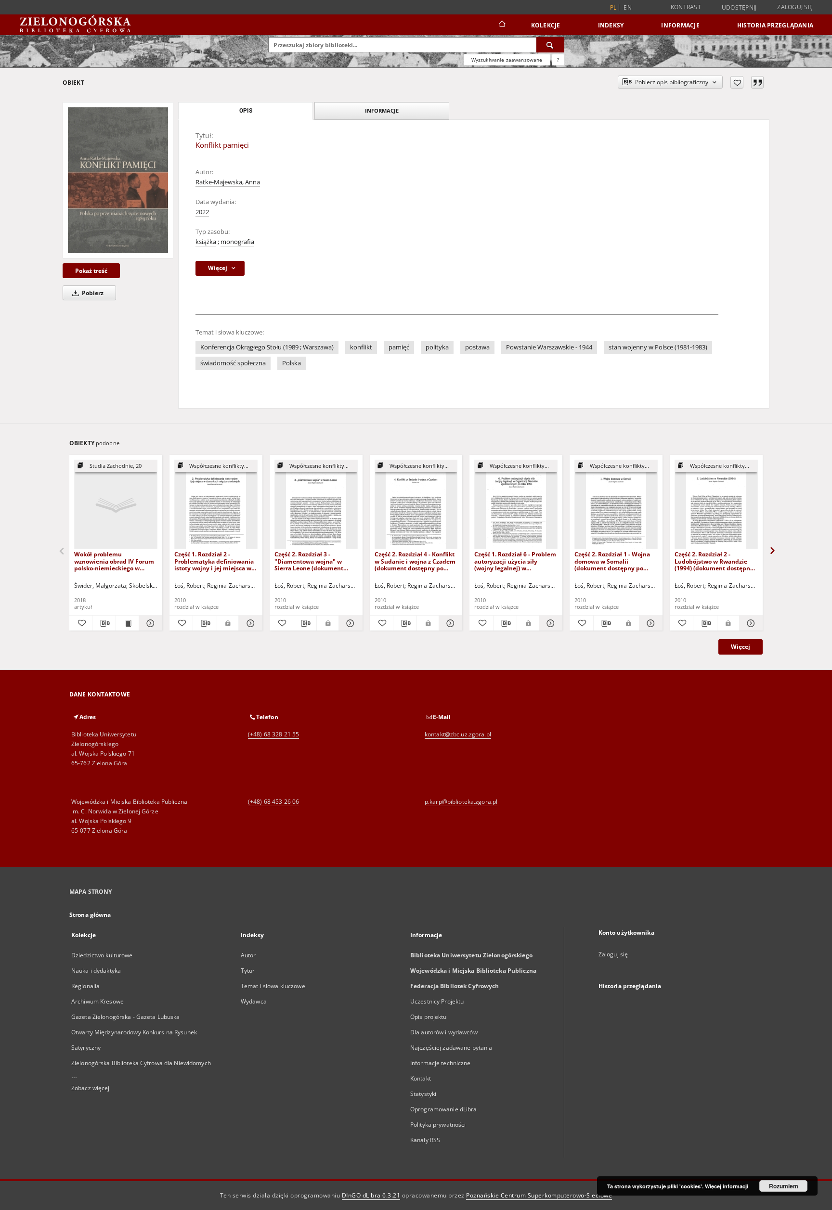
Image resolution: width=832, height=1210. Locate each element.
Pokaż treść (91, 271)
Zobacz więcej (90, 1088)
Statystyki (423, 1094)
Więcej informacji (726, 1186)
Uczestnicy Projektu (437, 1001)
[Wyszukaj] (550, 44)
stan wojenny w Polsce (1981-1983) (658, 347)
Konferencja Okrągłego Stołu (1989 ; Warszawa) (267, 347)
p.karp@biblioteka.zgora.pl (461, 802)
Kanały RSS (425, 1140)
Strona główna (90, 915)
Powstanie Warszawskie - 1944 (549, 347)
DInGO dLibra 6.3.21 (371, 1195)
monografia (237, 242)
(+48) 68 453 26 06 (273, 802)
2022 (202, 212)
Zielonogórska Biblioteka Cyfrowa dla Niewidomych (141, 1063)
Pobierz (92, 293)
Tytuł (247, 970)
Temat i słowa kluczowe (273, 986)
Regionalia (85, 986)
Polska (291, 363)
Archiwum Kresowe (97, 1001)
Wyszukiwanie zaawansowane (507, 59)
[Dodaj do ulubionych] (736, 82)
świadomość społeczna (233, 363)
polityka (437, 347)
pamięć (399, 347)
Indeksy (611, 25)
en (628, 7)
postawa (477, 347)
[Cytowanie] (757, 82)
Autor (248, 955)
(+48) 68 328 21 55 (273, 734)
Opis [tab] (245, 110)
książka (205, 242)
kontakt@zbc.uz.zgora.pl (458, 734)
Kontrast (686, 7)
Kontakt (420, 1078)
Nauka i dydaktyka (96, 970)
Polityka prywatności (438, 1124)
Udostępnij (739, 8)
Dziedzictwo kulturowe (102, 955)
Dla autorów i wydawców (444, 1032)
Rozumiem (783, 1186)
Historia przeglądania (775, 25)
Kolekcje (545, 25)
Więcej (740, 647)
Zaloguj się (795, 7)
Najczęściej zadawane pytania (451, 1047)
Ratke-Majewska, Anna (227, 182)
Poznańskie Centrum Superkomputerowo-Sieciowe (539, 1195)
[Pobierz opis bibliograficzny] (103, 623)
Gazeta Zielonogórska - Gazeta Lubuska (125, 1017)
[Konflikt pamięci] (118, 180)
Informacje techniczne (440, 1063)
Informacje (680, 25)
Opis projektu (428, 1017)
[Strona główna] (501, 25)
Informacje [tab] (382, 110)
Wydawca (254, 1001)
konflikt (361, 347)
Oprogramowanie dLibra (443, 1109)
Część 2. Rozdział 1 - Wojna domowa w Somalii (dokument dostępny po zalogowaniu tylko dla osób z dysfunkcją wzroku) (615, 561)
